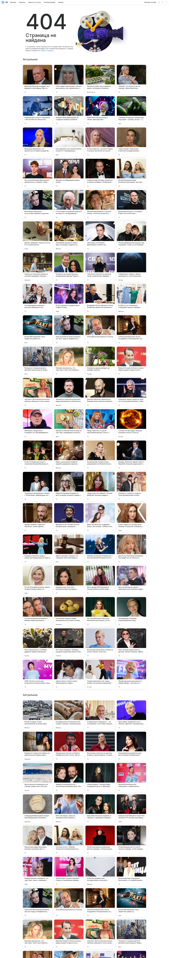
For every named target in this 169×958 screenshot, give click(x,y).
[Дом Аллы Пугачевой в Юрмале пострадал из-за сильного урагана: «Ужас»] (131, 549)
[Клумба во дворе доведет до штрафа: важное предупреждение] (100, 361)
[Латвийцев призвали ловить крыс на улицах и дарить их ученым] (69, 236)
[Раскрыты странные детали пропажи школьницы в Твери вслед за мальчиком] (37, 361)
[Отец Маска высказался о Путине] (100, 330)
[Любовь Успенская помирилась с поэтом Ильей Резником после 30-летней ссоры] (100, 549)
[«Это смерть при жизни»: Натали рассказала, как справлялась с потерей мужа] (69, 79)
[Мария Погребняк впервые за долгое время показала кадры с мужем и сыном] (69, 486)
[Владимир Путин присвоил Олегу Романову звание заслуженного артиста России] (100, 298)
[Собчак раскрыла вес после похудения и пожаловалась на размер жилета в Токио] (131, 330)
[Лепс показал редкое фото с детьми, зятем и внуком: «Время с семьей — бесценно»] (131, 643)
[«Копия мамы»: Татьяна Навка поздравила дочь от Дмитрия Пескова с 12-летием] (100, 903)
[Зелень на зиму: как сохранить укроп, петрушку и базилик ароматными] (100, 79)
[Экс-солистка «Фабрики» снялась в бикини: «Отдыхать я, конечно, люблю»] (131, 705)
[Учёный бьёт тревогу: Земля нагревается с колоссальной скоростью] (131, 267)
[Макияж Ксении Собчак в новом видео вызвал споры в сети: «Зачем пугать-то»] (131, 361)
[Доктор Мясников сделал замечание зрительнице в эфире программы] (131, 580)
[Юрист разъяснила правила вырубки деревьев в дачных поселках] (69, 455)
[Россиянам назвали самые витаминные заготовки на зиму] (69, 611)
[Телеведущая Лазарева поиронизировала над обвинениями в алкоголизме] (131, 611)
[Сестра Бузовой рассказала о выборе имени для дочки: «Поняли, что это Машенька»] (37, 611)
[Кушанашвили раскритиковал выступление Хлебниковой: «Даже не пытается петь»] (131, 871)
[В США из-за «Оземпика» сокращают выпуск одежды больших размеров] (131, 298)
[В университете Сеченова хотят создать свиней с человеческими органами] (69, 840)
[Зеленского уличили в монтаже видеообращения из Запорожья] (69, 392)
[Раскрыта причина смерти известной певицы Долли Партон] (37, 549)
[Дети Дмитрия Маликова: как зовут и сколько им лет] (131, 799)
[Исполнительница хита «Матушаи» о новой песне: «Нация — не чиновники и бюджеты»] (131, 903)
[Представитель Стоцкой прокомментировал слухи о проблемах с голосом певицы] (100, 424)
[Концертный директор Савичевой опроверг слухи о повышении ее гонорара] (100, 768)
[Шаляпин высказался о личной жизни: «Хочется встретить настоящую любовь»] (100, 204)
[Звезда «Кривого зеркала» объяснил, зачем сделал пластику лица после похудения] (37, 518)
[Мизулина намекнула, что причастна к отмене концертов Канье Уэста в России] (37, 142)
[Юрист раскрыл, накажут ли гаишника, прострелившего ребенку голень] (69, 549)
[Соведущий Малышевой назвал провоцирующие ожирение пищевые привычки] (37, 934)
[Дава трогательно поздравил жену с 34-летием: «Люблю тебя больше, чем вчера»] (100, 518)
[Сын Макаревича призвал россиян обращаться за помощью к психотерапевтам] (37, 298)
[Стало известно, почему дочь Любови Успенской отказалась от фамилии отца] (131, 518)
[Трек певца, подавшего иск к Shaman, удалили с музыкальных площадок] (131, 840)
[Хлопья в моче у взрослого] (37, 768)
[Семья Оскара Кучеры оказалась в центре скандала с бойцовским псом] (100, 173)
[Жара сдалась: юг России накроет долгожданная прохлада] (37, 799)
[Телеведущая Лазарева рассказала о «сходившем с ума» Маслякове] (100, 737)
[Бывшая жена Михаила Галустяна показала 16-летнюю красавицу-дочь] (131, 934)
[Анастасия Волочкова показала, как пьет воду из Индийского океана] (69, 330)
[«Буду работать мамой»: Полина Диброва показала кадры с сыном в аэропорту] (100, 486)
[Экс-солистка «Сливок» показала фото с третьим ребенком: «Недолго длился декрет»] (37, 737)
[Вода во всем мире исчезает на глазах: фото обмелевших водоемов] (100, 799)
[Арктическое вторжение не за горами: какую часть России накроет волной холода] (37, 903)
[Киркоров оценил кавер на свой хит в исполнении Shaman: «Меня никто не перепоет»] (131, 392)
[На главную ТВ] (6, 2)
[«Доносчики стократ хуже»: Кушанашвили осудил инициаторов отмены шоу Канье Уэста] (69, 674)
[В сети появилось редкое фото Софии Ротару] (69, 298)
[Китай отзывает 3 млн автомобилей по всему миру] (37, 840)
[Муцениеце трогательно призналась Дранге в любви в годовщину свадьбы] (131, 768)
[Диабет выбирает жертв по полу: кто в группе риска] (37, 236)
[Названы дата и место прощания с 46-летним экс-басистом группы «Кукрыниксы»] (37, 111)
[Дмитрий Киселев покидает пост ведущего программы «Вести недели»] (37, 79)
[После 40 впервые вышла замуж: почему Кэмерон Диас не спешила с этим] (37, 580)
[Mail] (3, 2)
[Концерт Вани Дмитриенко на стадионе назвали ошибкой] (69, 111)
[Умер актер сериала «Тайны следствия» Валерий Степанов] (69, 737)
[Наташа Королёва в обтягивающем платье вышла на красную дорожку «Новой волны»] (37, 705)
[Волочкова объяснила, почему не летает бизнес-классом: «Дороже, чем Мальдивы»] (100, 643)
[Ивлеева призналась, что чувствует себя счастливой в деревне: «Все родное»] (69, 361)
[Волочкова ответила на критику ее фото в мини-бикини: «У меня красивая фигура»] (100, 871)
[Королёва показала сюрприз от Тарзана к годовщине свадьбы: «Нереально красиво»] (100, 934)
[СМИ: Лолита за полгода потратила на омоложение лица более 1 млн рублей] (37, 674)
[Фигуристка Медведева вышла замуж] (69, 173)
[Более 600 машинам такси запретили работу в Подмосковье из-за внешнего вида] (37, 330)
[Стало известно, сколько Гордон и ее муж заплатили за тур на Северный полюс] (100, 142)
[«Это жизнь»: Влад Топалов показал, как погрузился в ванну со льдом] (69, 768)
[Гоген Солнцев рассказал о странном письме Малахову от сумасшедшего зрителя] (37, 455)
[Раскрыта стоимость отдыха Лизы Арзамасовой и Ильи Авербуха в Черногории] (131, 486)
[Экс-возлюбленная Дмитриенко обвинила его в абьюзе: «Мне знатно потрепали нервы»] (37, 173)
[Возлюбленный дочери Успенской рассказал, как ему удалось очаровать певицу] (131, 173)
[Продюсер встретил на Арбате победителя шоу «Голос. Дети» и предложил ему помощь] (69, 871)
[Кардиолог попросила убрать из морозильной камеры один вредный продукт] (37, 871)
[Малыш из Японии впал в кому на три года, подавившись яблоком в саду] (69, 424)
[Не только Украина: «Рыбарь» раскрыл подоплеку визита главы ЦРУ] (69, 643)
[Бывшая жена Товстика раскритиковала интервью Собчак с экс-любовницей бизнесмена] (69, 580)
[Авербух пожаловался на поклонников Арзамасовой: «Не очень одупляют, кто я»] (69, 903)
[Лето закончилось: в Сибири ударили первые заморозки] (37, 643)
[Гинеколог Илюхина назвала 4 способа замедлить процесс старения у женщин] (37, 267)
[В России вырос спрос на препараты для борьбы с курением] (69, 934)
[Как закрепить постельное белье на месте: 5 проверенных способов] (69, 142)
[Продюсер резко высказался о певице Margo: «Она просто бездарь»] (131, 674)
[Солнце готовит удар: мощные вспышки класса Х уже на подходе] (131, 424)
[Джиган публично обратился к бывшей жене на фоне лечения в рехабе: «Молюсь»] (100, 392)
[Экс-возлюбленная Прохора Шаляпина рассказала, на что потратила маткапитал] (100, 611)
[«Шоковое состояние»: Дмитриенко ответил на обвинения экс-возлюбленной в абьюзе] (100, 236)
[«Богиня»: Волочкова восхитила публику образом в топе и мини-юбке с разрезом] (37, 392)
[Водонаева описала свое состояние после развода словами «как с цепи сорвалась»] (69, 799)
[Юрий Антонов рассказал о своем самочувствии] (100, 111)
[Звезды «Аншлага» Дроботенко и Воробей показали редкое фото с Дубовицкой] (131, 455)
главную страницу (46, 50)
